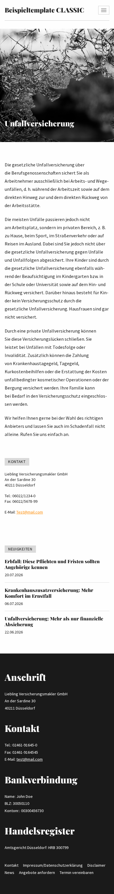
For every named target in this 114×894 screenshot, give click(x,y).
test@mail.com (29, 759)
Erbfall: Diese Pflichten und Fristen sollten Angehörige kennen (52, 564)
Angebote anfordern (37, 872)
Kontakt (11, 865)
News (9, 872)
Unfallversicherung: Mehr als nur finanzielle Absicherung (54, 621)
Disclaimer (96, 865)
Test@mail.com (29, 512)
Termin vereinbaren (77, 872)
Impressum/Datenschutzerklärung (53, 865)
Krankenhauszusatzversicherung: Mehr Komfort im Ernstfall (49, 593)
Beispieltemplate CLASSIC (44, 10)
